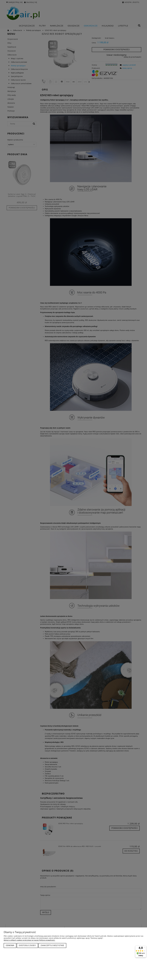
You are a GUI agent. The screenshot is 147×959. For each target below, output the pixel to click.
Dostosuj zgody (27, 945)
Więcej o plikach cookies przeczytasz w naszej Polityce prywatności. (29, 940)
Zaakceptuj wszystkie (52, 945)
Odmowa (10, 945)
